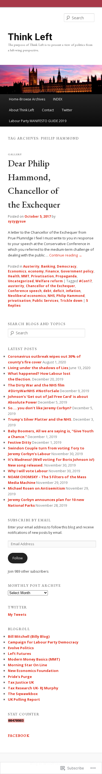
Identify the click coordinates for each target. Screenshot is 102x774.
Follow (18, 558)
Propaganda (66, 276)
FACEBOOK (18, 735)
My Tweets (17, 614)
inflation (73, 290)
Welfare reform (49, 281)
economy (36, 271)
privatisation (19, 300)
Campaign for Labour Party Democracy (43, 642)
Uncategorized (21, 281)
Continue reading (65, 255)
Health (14, 276)
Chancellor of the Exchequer (50, 286)
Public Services (45, 300)
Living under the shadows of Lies (38, 367)
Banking (48, 266)
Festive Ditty (19, 442)
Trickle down (71, 300)
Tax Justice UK (21, 682)
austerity (16, 286)
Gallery (15, 154)
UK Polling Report (24, 699)
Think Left (30, 37)
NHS (51, 295)
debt (47, 290)
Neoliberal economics (27, 295)
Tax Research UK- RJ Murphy (33, 688)
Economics (17, 271)
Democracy (66, 266)
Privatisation (42, 276)
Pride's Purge (20, 676)
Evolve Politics (21, 647)
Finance (52, 271)
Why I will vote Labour (28, 470)
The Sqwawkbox (23, 693)
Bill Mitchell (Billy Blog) (29, 636)
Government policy (77, 271)
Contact (48, 110)
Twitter (67, 110)
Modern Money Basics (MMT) (34, 659)
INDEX (57, 99)
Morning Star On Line (27, 664)
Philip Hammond (70, 295)
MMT (25, 276)
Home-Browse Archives (27, 99)
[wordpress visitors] (16, 721)
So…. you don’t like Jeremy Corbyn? (40, 407)
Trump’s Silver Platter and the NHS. (40, 419)
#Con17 (85, 281)
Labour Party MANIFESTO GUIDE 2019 (37, 121)
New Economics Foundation (33, 670)
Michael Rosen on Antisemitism (36, 488)
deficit (58, 290)
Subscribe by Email (29, 520)
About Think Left (21, 110)
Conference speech (25, 290)
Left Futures (19, 653)
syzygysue (17, 221)
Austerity (31, 266)
